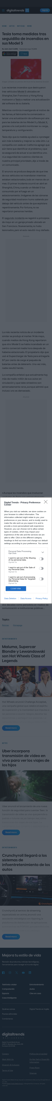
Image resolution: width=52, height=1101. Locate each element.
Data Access (26, 598)
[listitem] (26, 552)
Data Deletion (10, 598)
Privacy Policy (42, 598)
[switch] (41, 558)
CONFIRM (16, 589)
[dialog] (26, 550)
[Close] (46, 502)
